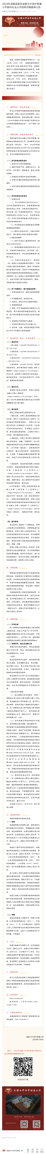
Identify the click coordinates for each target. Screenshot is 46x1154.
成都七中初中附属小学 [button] (10, 11)
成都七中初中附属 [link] (13, 1151)
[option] (9, 1138)
